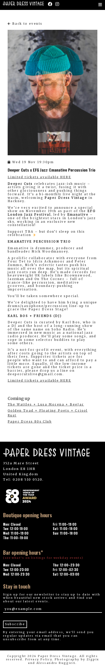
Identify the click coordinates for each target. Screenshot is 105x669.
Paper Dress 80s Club (30, 421)
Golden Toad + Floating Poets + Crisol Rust (48, 413)
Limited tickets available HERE (39, 177)
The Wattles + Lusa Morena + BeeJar (46, 404)
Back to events (26, 23)
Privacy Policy (38, 659)
